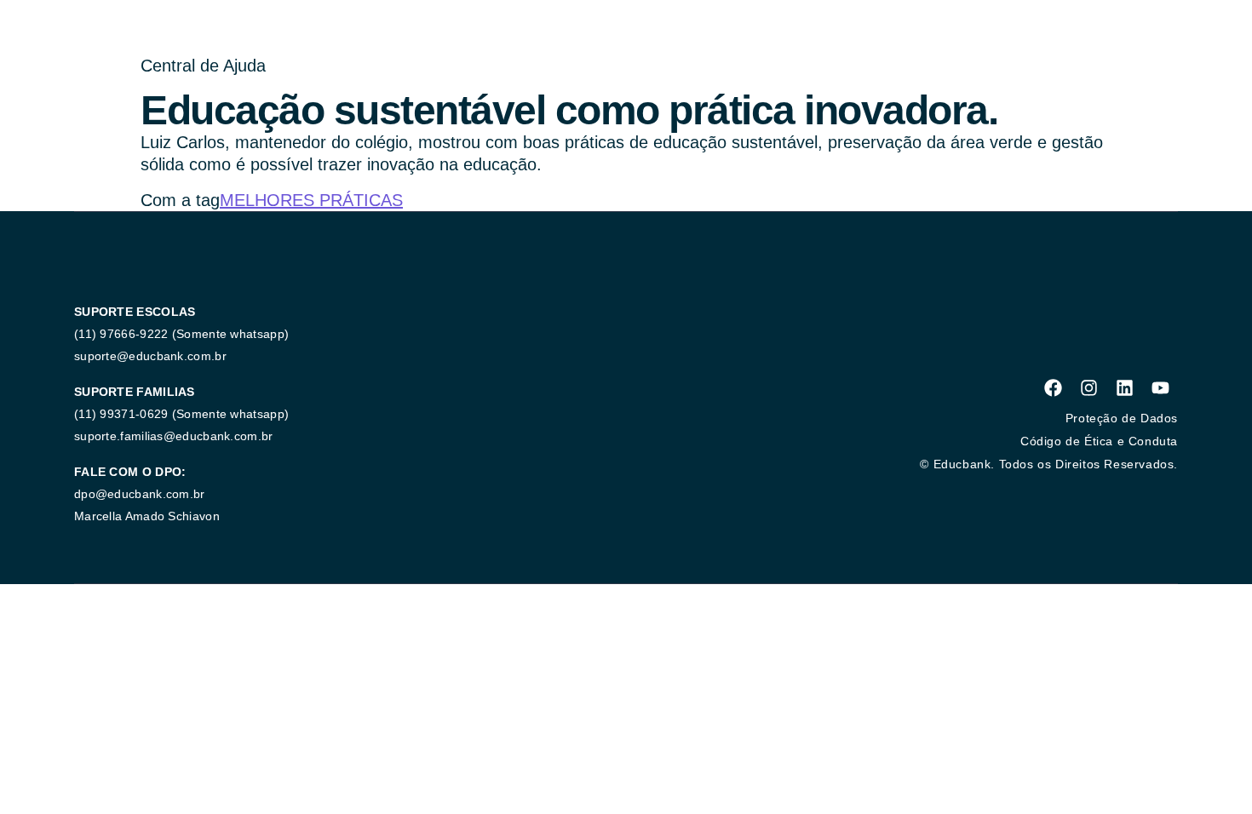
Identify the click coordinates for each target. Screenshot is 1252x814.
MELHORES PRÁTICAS (311, 200)
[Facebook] (1053, 387)
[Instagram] (1088, 387)
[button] (1049, 464)
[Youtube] (1160, 387)
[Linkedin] (1124, 387)
